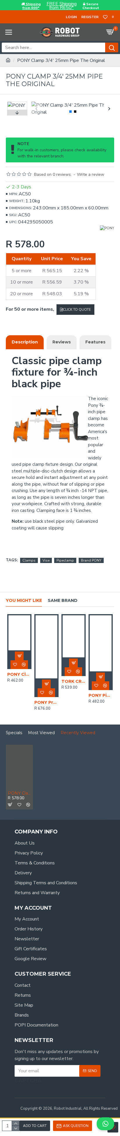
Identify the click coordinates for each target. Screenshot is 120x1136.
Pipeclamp (65, 560)
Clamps (29, 560)
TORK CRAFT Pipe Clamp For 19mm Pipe (73, 681)
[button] (36, 108)
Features (95, 342)
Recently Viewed (78, 732)
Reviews (61, 342)
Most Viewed (41, 732)
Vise (46, 560)
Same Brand (62, 600)
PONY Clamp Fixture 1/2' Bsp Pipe (19, 674)
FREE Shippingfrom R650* (62, 6)
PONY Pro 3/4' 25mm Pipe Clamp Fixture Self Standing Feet (46, 702)
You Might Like (24, 600)
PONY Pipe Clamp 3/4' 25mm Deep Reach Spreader (101, 695)
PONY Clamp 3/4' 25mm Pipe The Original (19, 793)
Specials (14, 732)
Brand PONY (91, 560)
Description (25, 342)
